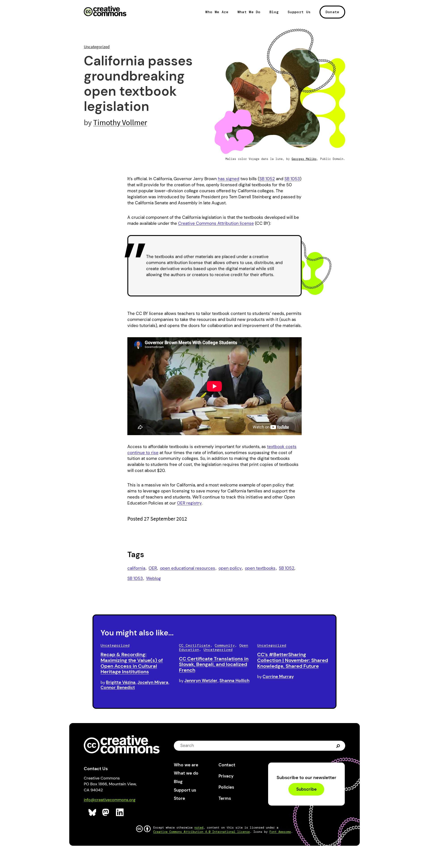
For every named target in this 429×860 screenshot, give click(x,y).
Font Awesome (280, 832)
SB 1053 (292, 179)
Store (179, 798)
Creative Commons (105, 11)
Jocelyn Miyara (152, 682)
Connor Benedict (118, 687)
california (136, 568)
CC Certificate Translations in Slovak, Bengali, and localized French (213, 664)
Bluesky (92, 812)
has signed (228, 179)
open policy (230, 568)
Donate (332, 12)
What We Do (249, 12)
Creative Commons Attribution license (216, 223)
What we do (186, 773)
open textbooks (260, 568)
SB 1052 (267, 179)
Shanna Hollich (234, 680)
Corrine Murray (278, 676)
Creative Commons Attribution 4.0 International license (201, 832)
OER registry (189, 503)
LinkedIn (120, 812)
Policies (226, 787)
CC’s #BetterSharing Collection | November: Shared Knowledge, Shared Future (292, 660)
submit (338, 745)
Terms (225, 798)
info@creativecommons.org (109, 799)
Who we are (186, 765)
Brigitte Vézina (120, 682)
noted (198, 827)
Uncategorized (97, 46)
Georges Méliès (304, 159)
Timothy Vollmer (120, 122)
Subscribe (306, 789)
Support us (185, 790)
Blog (274, 12)
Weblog (153, 578)
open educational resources (187, 568)
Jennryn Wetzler (200, 680)
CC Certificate (194, 645)
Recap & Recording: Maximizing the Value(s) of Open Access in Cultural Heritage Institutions (132, 663)
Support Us (299, 12)
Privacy (226, 776)
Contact (227, 765)
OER (153, 568)
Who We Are (216, 12)
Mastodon (106, 812)
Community (225, 645)
